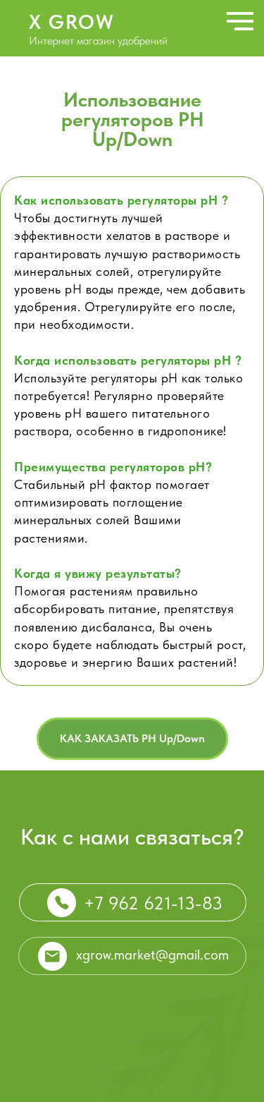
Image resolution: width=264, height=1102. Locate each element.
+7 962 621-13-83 (153, 903)
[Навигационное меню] (240, 21)
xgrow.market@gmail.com (152, 954)
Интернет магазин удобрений (98, 40)
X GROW (72, 22)
